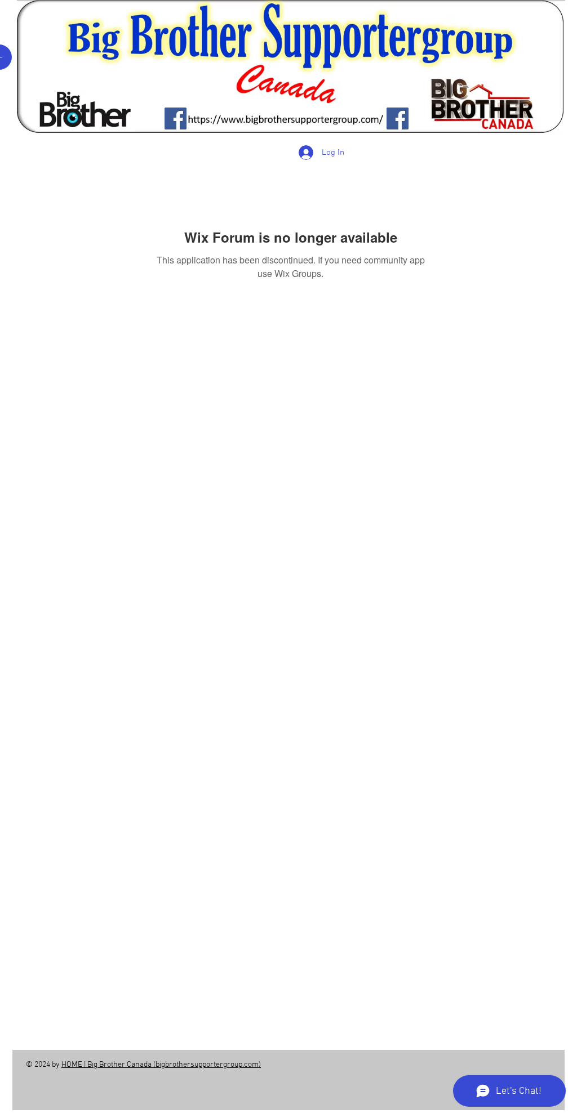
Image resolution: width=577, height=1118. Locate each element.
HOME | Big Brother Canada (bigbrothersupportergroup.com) (161, 1065)
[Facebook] (176, 118)
